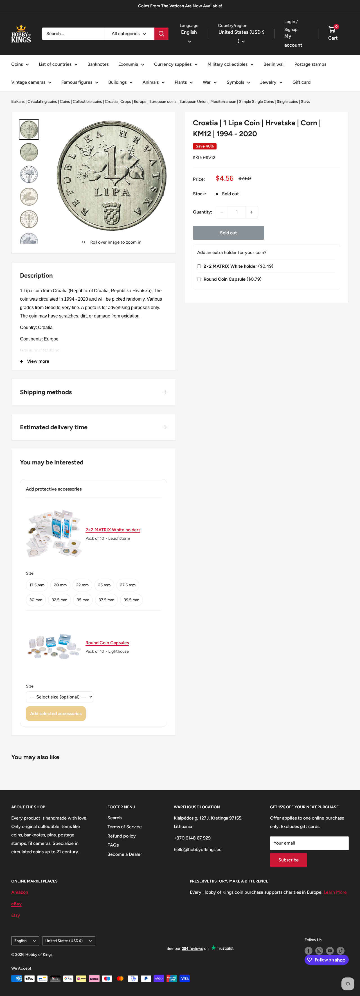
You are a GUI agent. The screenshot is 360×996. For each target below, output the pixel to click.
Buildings (117, 82)
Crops (125, 101)
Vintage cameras (28, 82)
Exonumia (128, 64)
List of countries (55, 64)
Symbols (235, 82)
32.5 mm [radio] (59, 599)
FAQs (113, 845)
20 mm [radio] (60, 584)
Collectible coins (87, 101)
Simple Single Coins (256, 101)
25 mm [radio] (104, 584)
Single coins (287, 101)
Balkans (18, 101)
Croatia (111, 101)
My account (293, 40)
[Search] (161, 34)
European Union (193, 101)
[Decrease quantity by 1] (222, 212)
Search (114, 817)
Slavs (305, 101)
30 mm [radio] (36, 599)
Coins (17, 64)
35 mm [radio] (83, 599)
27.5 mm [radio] (128, 584)
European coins (163, 101)
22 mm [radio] (82, 584)
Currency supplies (173, 64)
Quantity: (202, 212)
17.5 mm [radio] (37, 584)
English (20, 940)
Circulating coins (42, 101)
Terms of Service (124, 826)
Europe (140, 101)
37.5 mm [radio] (106, 599)
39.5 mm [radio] (131, 599)
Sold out (228, 232)
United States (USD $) (64, 940)
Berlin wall (274, 64)
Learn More (335, 892)
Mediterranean (223, 101)
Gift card (301, 82)
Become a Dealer (124, 854)
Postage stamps (310, 64)
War (207, 82)
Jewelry (268, 82)
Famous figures (76, 82)
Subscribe (288, 860)
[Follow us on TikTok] (341, 951)
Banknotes (98, 64)
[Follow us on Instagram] (319, 951)
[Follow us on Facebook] (308, 951)
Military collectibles (228, 64)
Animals (151, 82)
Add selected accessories (56, 713)
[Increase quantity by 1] (252, 212)
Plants (181, 82)
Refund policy (121, 836)
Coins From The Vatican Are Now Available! (180, 5)
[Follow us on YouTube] (330, 951)
